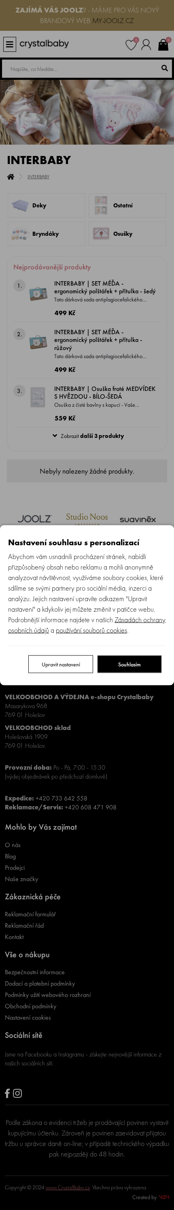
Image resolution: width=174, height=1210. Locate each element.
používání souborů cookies (91, 629)
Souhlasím (129, 664)
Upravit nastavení (61, 664)
